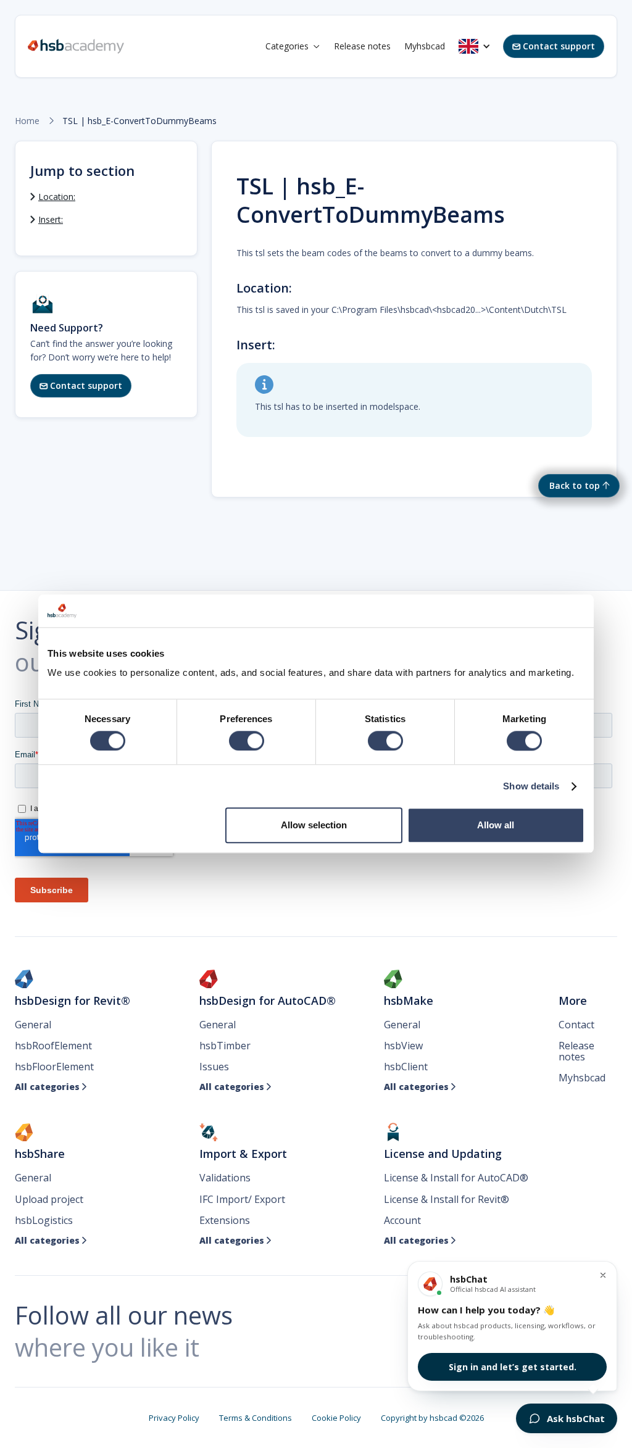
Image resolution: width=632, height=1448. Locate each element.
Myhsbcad (424, 46)
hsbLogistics (44, 1220)
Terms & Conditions (255, 1417)
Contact (576, 1024)
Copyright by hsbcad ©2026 (432, 1417)
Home (27, 121)
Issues (214, 1066)
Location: (56, 196)
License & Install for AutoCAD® (456, 1177)
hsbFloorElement (54, 1066)
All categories (51, 1087)
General (33, 1024)
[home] (76, 46)
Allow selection (314, 825)
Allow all (495, 825)
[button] (292, 46)
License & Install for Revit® (446, 1199)
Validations (225, 1177)
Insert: (50, 219)
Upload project (49, 1199)
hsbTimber (225, 1045)
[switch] (246, 741)
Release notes (362, 46)
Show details (531, 786)
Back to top (574, 485)
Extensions (224, 1220)
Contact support (553, 46)
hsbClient (406, 1066)
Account (402, 1220)
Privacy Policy (174, 1417)
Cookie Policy (336, 1417)
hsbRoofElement (53, 1045)
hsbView (403, 1045)
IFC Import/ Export (242, 1199)
